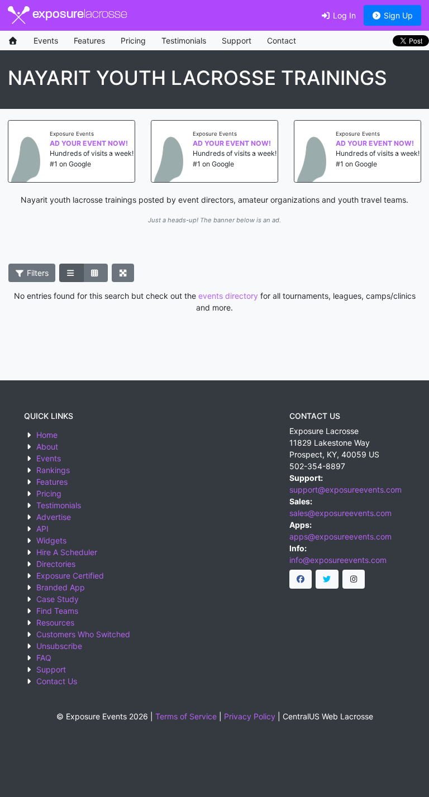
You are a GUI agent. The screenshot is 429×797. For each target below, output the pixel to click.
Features (89, 40)
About (47, 446)
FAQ (43, 657)
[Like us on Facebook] (300, 579)
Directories (55, 564)
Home (47, 435)
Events (46, 40)
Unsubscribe (59, 646)
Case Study (57, 599)
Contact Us (56, 681)
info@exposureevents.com (338, 560)
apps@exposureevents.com (340, 536)
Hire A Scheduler (66, 552)
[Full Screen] (123, 273)
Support (236, 40)
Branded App (60, 587)
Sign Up (397, 15)
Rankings (53, 470)
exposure (78, 14)
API (42, 528)
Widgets (51, 540)
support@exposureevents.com (345, 489)
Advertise (53, 517)
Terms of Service (186, 716)
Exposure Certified (70, 575)
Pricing (133, 40)
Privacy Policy (249, 716)
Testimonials (183, 40)
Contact (281, 40)
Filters (37, 273)
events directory (228, 295)
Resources (55, 622)
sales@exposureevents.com (340, 513)
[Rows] (71, 273)
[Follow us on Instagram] (353, 579)
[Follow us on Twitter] (327, 579)
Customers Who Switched (83, 634)
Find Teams (57, 610)
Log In (343, 15)
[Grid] (95, 273)
